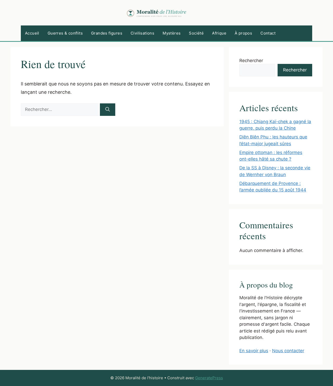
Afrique (219, 33)
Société (196, 33)
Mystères (172, 33)
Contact (268, 33)
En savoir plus (253, 350)
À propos (243, 33)
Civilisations (142, 33)
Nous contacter (288, 350)
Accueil (32, 33)
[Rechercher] (107, 109)
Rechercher (251, 60)
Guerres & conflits (65, 33)
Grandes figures (106, 33)
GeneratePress (209, 377)
